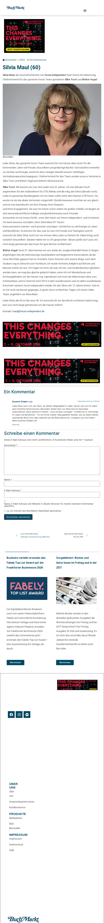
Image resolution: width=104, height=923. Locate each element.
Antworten (15, 425)
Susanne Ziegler (20, 401)
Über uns (11, 793)
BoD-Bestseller (13, 825)
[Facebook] (11, 714)
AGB (11, 850)
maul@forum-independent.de (28, 311)
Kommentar (10, 445)
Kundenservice (13, 807)
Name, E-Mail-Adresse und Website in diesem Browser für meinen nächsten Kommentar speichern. (48, 505)
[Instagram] (19, 714)
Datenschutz (13, 844)
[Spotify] (27, 714)
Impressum (13, 838)
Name (8, 479)
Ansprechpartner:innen (13, 801)
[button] (7, 608)
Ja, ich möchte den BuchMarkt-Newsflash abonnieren (33, 511)
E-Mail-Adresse (13, 490)
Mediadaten (13, 818)
